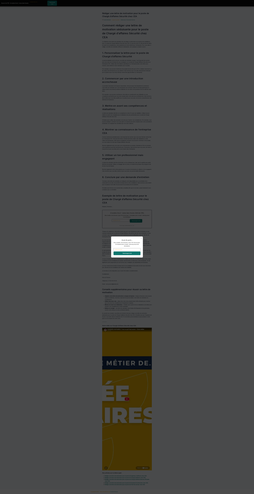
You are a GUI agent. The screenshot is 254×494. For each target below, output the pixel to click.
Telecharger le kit (127, 253)
